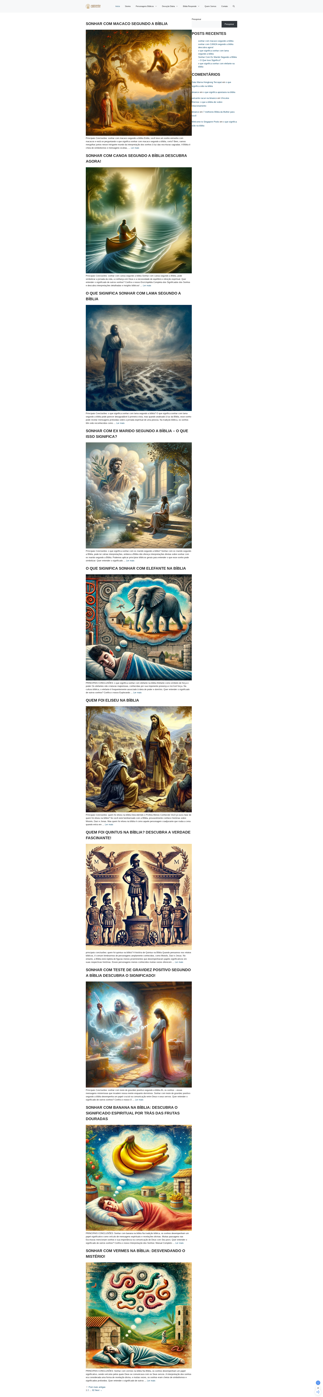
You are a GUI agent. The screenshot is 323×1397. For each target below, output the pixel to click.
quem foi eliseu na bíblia (112, 700)
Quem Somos (210, 6)
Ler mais (135, 148)
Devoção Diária (168, 6)
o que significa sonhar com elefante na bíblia (136, 568)
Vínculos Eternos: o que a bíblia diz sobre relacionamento (210, 102)
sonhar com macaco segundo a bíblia (127, 24)
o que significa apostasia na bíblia (219, 92)
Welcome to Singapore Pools (205, 122)
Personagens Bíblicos (145, 6)
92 (93, 1390)
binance (195, 92)
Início (117, 6)
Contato (224, 6)
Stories (128, 6)
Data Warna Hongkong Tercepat (207, 82)
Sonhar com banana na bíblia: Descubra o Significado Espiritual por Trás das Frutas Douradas (133, 1113)
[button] (233, 6)
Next (98, 1390)
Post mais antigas (97, 1387)
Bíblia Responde (189, 6)
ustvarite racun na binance (204, 98)
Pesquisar (196, 19)
